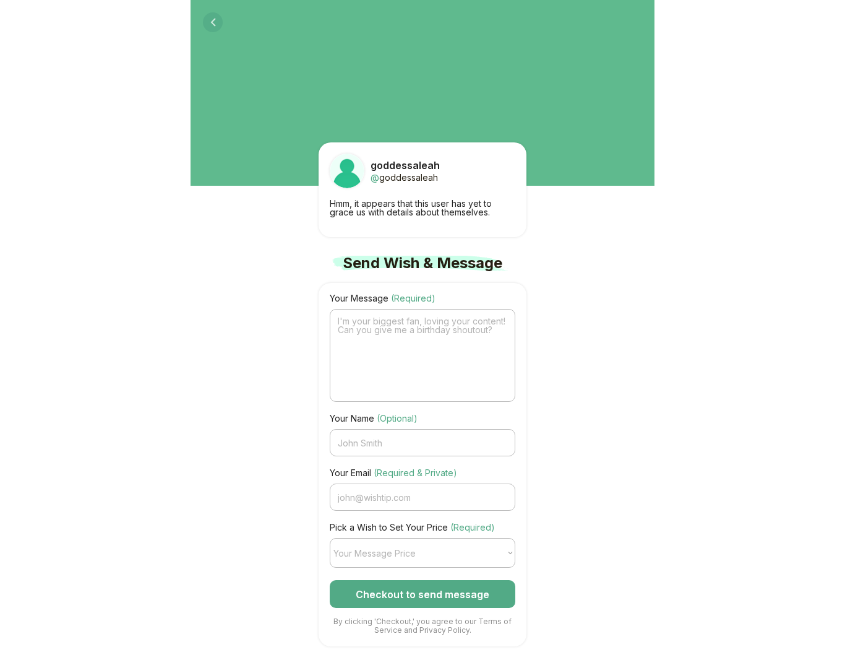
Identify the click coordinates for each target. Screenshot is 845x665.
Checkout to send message (422, 594)
